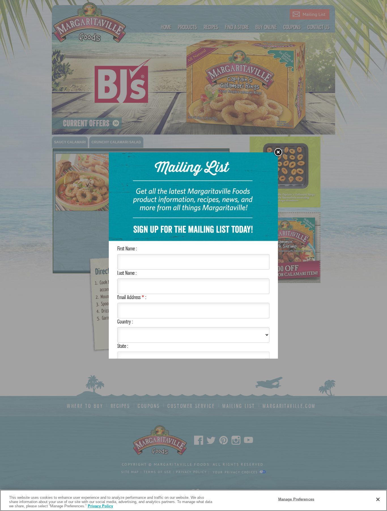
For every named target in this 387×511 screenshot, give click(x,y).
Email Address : (131, 297)
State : (122, 346)
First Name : (127, 248)
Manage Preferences (296, 499)
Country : (125, 321)
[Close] (378, 499)
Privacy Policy (100, 506)
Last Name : (127, 273)
